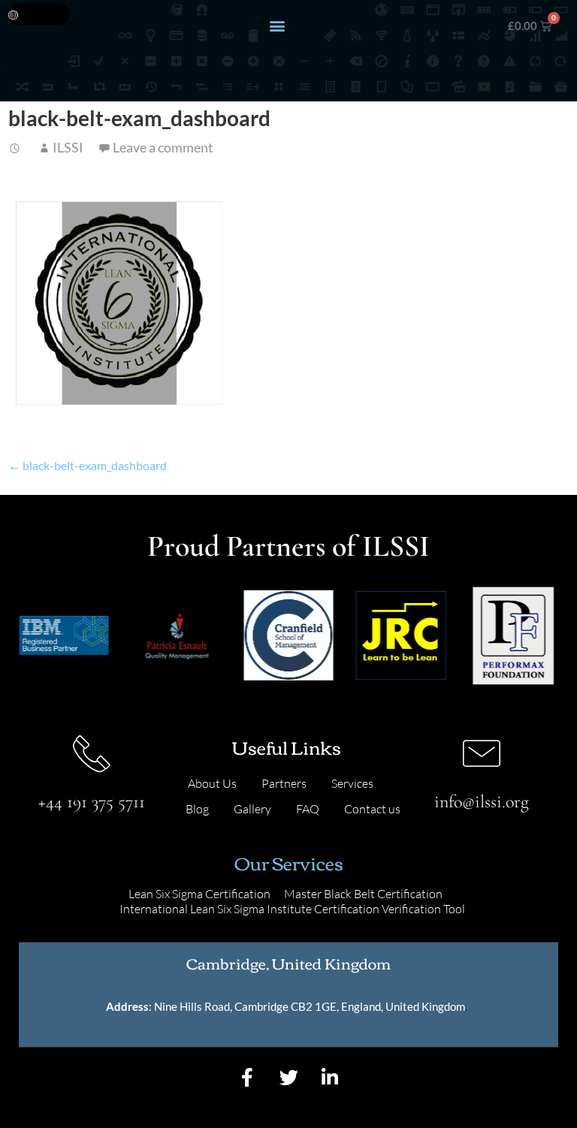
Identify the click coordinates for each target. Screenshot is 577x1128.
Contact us (372, 808)
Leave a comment (163, 147)
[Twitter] (288, 1077)
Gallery (252, 808)
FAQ (307, 808)
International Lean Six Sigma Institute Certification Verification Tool (292, 908)
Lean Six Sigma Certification (199, 893)
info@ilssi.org (481, 802)
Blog (197, 808)
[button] (277, 26)
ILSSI (68, 147)
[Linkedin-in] (330, 1077)
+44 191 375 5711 (91, 802)
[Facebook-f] (247, 1077)
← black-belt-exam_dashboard (87, 465)
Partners (284, 783)
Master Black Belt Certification (363, 893)
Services (352, 783)
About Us (212, 783)
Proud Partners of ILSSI (288, 546)
